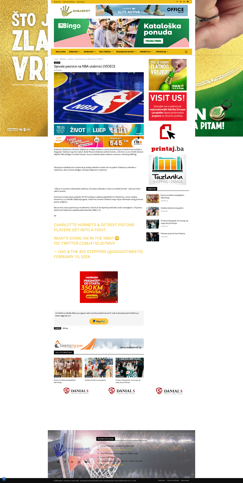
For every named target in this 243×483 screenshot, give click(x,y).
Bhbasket (63, 59)
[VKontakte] (86, 462)
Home (56, 59)
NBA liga (65, 328)
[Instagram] (180, 1)
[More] (95, 334)
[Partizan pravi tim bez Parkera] (152, 236)
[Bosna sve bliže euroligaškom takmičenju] (68, 367)
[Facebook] (177, 1)
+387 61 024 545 (116, 465)
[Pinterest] (83, 334)
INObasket (88, 376)
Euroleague (120, 376)
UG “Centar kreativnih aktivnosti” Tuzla (116, 449)
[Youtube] (187, 1)
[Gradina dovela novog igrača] (99, 367)
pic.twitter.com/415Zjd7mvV (84, 243)
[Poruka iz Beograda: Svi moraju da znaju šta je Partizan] (130, 367)
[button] (186, 52)
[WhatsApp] (89, 334)
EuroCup (57, 376)
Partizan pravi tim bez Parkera (173, 234)
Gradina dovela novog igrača (95, 380)
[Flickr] (72, 462)
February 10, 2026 (72, 256)
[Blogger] (58, 462)
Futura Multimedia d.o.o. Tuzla (125, 481)
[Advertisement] (121, 412)
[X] (184, 1)
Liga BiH (70, 59)
